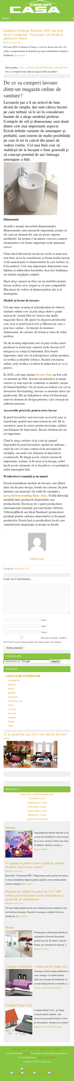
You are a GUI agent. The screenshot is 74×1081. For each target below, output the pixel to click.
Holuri (11, 705)
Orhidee (10, 827)
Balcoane (12, 684)
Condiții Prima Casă (18, 1005)
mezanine (12, 717)
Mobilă (11, 721)
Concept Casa (37, 7)
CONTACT (32, 1049)
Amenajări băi (60, 67)
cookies (26, 1053)
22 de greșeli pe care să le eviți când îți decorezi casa (35, 736)
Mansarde (12, 713)
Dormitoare (13, 696)
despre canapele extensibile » (48, 987)
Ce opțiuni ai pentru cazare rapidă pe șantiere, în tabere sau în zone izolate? (35, 865)
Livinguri (12, 709)
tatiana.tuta (16, 42)
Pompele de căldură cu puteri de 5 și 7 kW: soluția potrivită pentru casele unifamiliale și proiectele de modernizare (34, 895)
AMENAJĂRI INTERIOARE (39, 67)
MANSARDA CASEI (37, 810)
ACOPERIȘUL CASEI (37, 802)
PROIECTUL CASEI (37, 814)
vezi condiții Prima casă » (50, 1026)
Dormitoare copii (15, 700)
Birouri (11, 688)
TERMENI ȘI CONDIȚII (50, 1049)
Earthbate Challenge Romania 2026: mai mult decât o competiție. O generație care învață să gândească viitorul (33, 34)
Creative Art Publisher (46, 1057)
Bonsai (9, 927)
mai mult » (22, 55)
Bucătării (12, 692)
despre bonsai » (41, 948)
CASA (21, 67)
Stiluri (10, 725)
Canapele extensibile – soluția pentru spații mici (36, 966)
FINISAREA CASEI (37, 806)
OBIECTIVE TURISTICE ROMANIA (37, 794)
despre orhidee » (42, 849)
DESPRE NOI (19, 1049)
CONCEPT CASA (37, 798)
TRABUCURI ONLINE (37, 819)
